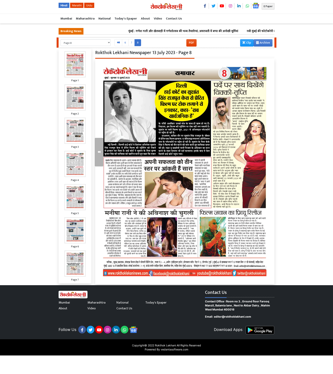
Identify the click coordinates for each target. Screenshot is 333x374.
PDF (191, 42)
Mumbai (66, 18)
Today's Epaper (125, 18)
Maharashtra (85, 18)
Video (158, 18)
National (104, 18)
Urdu (89, 5)
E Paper (268, 6)
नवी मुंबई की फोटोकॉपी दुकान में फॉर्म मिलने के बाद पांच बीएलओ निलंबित (271, 31)
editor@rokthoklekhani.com (232, 316)
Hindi (64, 5)
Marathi (77, 5)
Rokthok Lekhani (165, 345)
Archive (264, 42)
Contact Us (174, 18)
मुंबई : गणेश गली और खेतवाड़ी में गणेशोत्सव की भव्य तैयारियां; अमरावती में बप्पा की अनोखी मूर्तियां (166, 31)
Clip (248, 42)
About (145, 18)
